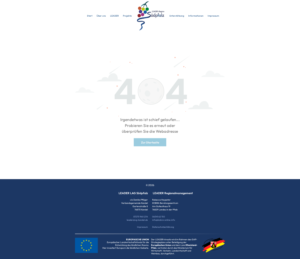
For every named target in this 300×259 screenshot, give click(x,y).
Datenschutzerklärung (163, 227)
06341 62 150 (158, 216)
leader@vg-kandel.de (137, 220)
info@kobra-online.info (163, 220)
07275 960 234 (140, 216)
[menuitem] (90, 16)
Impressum (142, 227)
